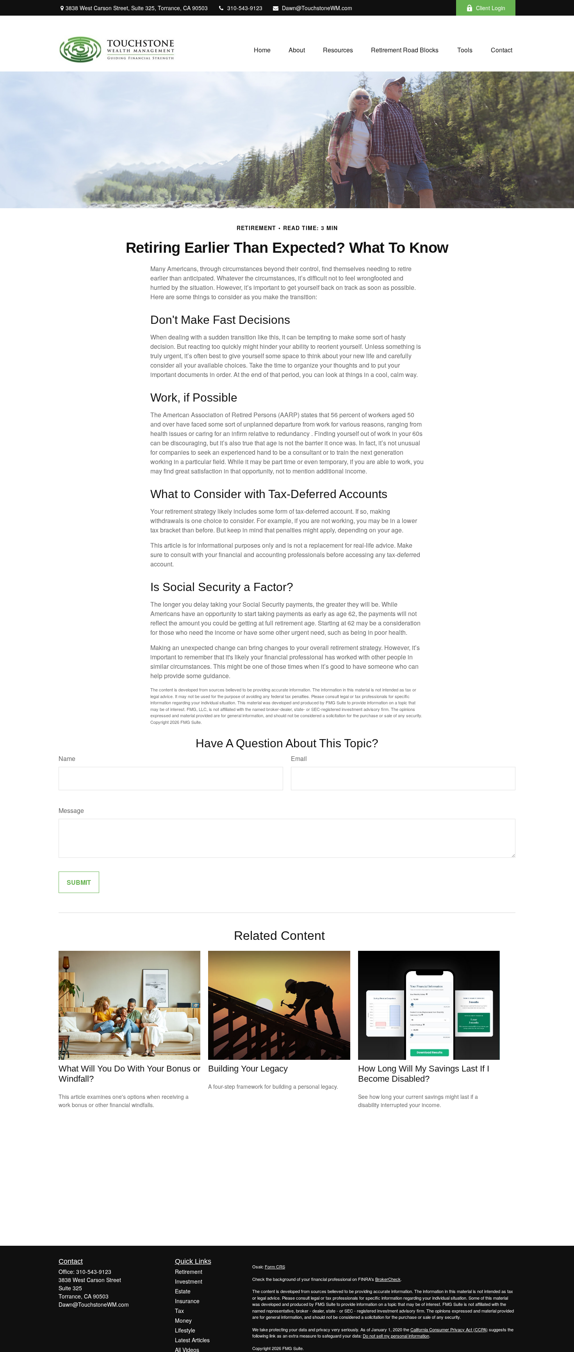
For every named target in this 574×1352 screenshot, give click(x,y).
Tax (179, 1310)
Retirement (188, 1271)
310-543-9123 (244, 8)
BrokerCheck (388, 1279)
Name (67, 758)
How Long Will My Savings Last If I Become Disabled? (423, 1074)
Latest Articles (192, 1340)
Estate (183, 1291)
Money (183, 1320)
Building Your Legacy (248, 1068)
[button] (262, 49)
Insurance (187, 1301)
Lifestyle (185, 1330)
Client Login (490, 8)
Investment (188, 1281)
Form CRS (275, 1266)
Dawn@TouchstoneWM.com (317, 8)
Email (299, 758)
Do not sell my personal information (396, 1335)
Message (71, 810)
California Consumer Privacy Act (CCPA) (449, 1329)
